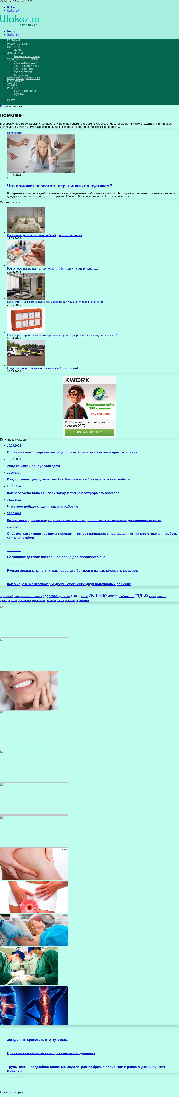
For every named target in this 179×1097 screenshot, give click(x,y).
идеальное (64, 596)
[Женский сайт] (19, 25)
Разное (12, 87)
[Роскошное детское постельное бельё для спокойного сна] (26, 232)
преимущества (8, 600)
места (113, 596)
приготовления (38, 601)
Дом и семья (17, 53)
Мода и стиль (17, 43)
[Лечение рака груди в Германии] (29, 984)
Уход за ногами (24, 68)
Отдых (12, 84)
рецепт (51, 600)
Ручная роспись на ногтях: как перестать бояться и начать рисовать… (52, 268)
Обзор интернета (25, 90)
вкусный (4, 596)
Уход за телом (23, 72)
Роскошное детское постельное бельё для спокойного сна (44, 235)
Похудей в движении (23, 78)
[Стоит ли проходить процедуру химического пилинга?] (34, 780)
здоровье (50, 596)
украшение (82, 600)
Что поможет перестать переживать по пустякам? (59, 185)
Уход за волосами (25, 62)
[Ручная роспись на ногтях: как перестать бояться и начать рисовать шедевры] (26, 265)
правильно (161, 596)
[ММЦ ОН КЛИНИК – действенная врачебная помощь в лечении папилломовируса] (34, 636)
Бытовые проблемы (27, 56)
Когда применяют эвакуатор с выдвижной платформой (42, 368)
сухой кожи (69, 600)
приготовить (24, 600)
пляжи (152, 596)
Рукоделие (15, 81)
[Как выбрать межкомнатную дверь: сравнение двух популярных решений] (26, 298)
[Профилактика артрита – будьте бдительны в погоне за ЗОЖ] (34, 846)
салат (60, 600)
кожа (75, 595)
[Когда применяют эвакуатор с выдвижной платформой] (26, 365)
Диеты (18, 49)
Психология (21, 75)
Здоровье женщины (23, 59)
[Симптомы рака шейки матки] (34, 813)
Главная (5, 106)
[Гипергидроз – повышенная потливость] (34, 945)
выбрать (14, 596)
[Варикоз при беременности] (34, 879)
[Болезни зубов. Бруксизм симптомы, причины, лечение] (29, 708)
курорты (84, 596)
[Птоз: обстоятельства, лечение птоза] (34, 669)
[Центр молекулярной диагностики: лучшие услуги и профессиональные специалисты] (25, 747)
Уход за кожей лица (26, 65)
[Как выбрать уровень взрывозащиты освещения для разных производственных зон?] (26, 331)
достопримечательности (31, 596)
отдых (142, 595)
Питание (14, 46)
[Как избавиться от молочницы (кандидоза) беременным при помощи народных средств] (34, 912)
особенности (126, 596)
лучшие (98, 595)
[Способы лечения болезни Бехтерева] (34, 1023)
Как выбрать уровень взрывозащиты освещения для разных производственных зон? (62, 335)
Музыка (19, 94)
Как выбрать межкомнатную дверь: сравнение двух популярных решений (55, 301)
